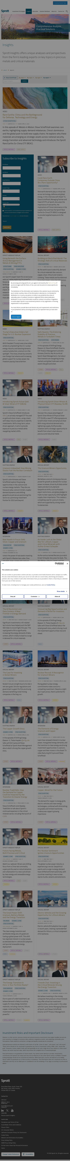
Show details (61, 591)
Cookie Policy (51, 585)
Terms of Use (52, 283)
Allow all (57, 596)
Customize (34, 596)
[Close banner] (67, 563)
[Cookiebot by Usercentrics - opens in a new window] (56, 563)
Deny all (12, 596)
